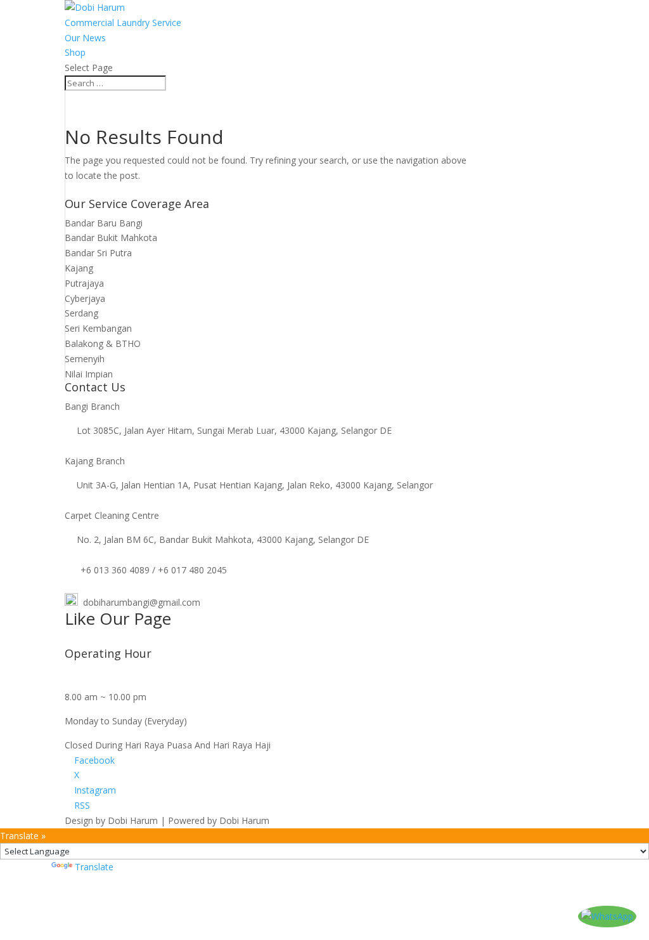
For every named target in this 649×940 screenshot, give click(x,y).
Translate (94, 867)
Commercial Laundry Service (123, 22)
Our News (85, 38)
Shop (75, 52)
